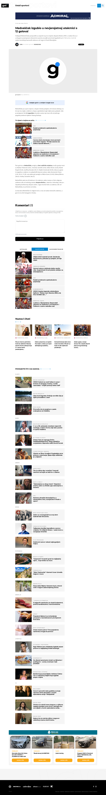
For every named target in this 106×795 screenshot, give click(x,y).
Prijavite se (40, 239)
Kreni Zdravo (52, 787)
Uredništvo (62, 791)
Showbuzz (37, 787)
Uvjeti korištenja (78, 791)
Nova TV (10, 787)
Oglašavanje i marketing (69, 791)
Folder (46, 787)
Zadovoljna (27, 787)
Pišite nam (57, 791)
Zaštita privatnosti (85, 791)
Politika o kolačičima (93, 791)
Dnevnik (17, 787)
